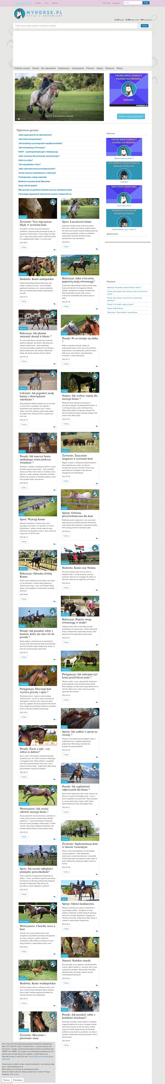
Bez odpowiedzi (48, 68)
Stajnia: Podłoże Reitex (115, 308)
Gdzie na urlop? (25, 160)
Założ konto (106, 3)
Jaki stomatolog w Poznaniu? (31, 148)
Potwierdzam (17, 1080)
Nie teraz (7, 1080)
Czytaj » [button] (24, 247)
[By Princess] (53, 202)
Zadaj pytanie (78, 68)
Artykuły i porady (22, 68)
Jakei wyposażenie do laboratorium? (35, 135)
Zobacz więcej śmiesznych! (131, 116)
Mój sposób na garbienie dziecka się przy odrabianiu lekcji (45, 190)
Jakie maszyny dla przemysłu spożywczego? (39, 156)
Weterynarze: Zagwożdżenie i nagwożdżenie (122, 312)
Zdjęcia (100, 68)
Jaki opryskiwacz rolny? (29, 164)
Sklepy (119, 68)
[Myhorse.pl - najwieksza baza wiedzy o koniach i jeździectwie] (38, 14)
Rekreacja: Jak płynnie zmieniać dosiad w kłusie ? (124, 287)
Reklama (55, 3)
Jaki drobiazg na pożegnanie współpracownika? (40, 143)
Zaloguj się (116, 3)
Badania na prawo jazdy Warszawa (34, 181)
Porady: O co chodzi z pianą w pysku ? (120, 304)
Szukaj (146, 3)
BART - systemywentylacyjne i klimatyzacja (38, 152)
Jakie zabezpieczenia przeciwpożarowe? (36, 169)
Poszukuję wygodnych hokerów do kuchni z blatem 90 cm (45, 194)
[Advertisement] (82, 48)
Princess (90, 68)
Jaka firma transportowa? (30, 139)
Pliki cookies (14, 1074)
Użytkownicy (64, 68)
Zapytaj (144, 26)
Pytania (35, 68)
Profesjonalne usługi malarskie (32, 177)
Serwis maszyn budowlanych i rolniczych (37, 173)
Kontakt (38, 3)
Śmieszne (109, 68)
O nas (46, 3)
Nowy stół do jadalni (27, 186)
